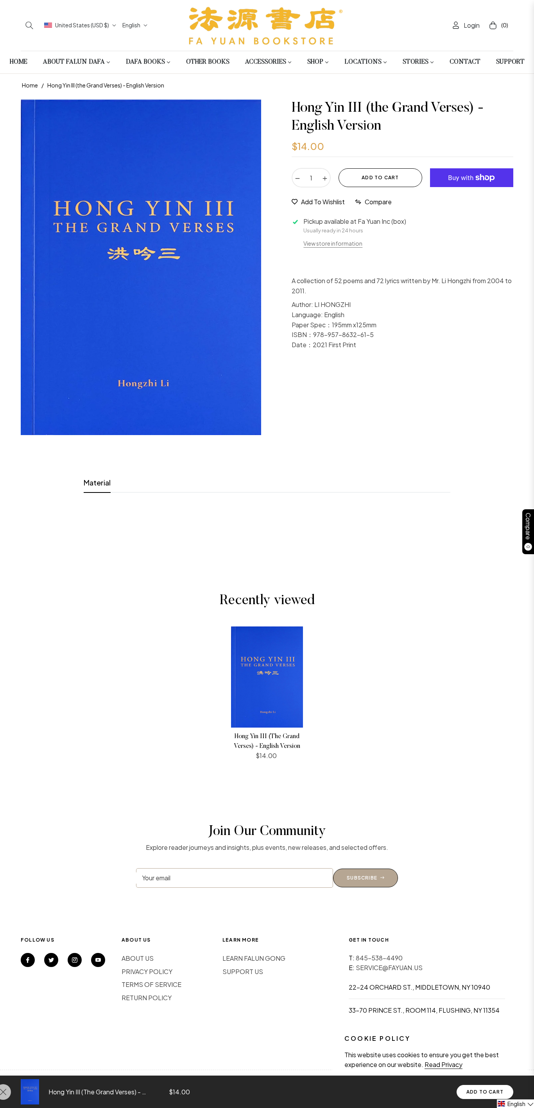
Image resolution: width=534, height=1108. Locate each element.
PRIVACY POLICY (147, 971)
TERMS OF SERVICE (151, 984)
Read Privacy (443, 1064)
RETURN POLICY (147, 998)
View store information (332, 243)
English (131, 25)
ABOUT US (138, 958)
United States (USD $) (82, 25)
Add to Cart (485, 1092)
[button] (29, 25)
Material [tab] (97, 482)
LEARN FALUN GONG (253, 958)
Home (30, 85)
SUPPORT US (242, 971)
